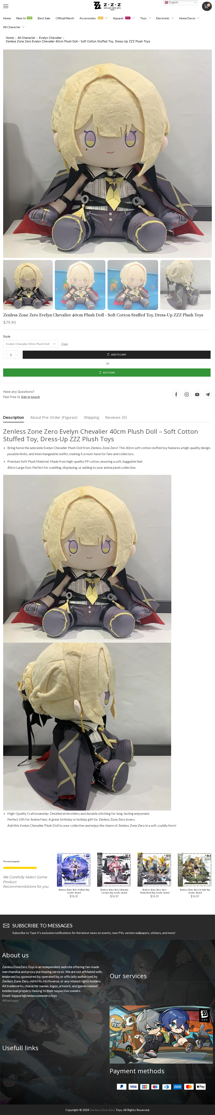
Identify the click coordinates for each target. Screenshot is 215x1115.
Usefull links (20, 1047)
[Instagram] (186, 394)
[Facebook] (176, 394)
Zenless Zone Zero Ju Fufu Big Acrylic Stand (195, 891)
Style (6, 336)
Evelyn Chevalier (50, 37)
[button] (5, 6)
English (173, 2)
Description (13, 417)
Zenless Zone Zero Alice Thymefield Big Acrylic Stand (154, 891)
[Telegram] (207, 394)
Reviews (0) (116, 417)
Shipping (91, 417)
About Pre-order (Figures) (54, 417)
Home (10, 37)
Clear (64, 344)
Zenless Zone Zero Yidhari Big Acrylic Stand (74, 891)
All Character (26, 37)
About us (15, 955)
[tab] (13, 418)
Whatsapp (10, 1000)
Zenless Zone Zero (102, 1110)
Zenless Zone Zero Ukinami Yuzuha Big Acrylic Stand (114, 891)
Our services (128, 975)
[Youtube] (197, 394)
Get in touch (30, 397)
